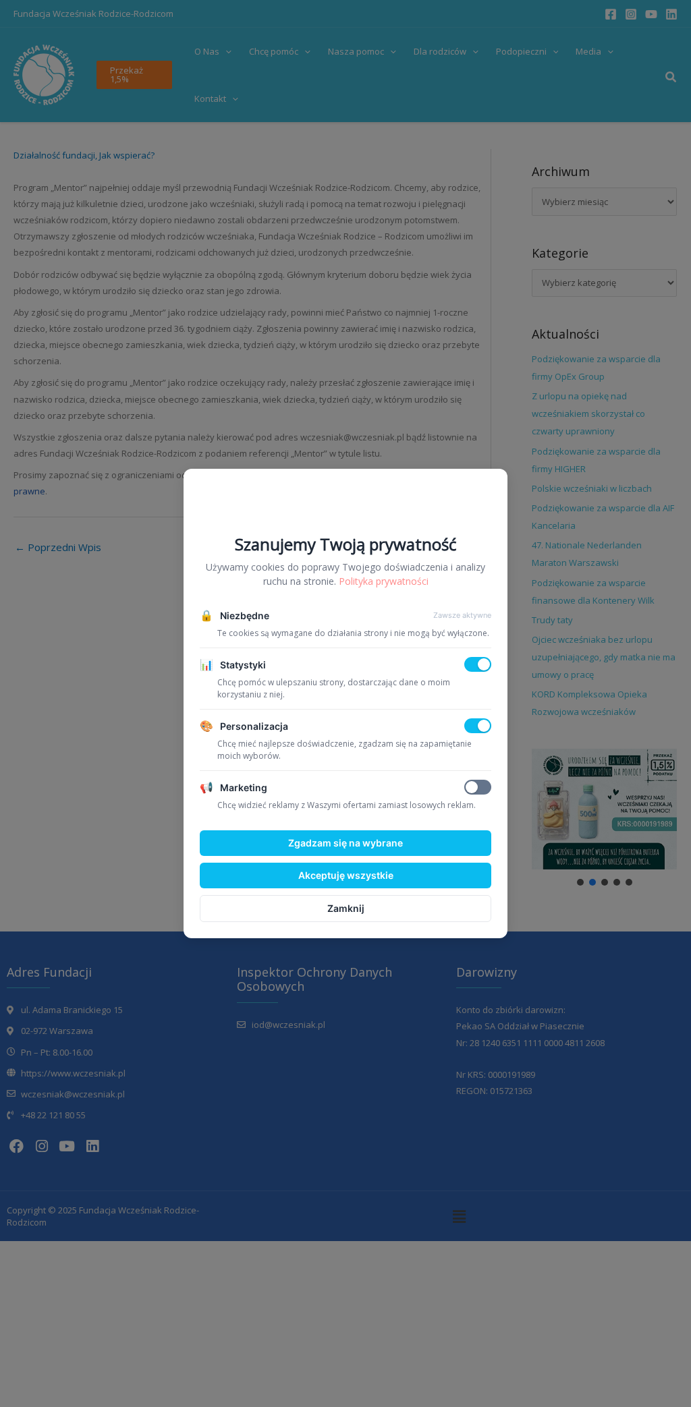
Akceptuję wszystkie (345, 875)
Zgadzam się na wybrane (345, 843)
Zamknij (345, 908)
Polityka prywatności (384, 581)
